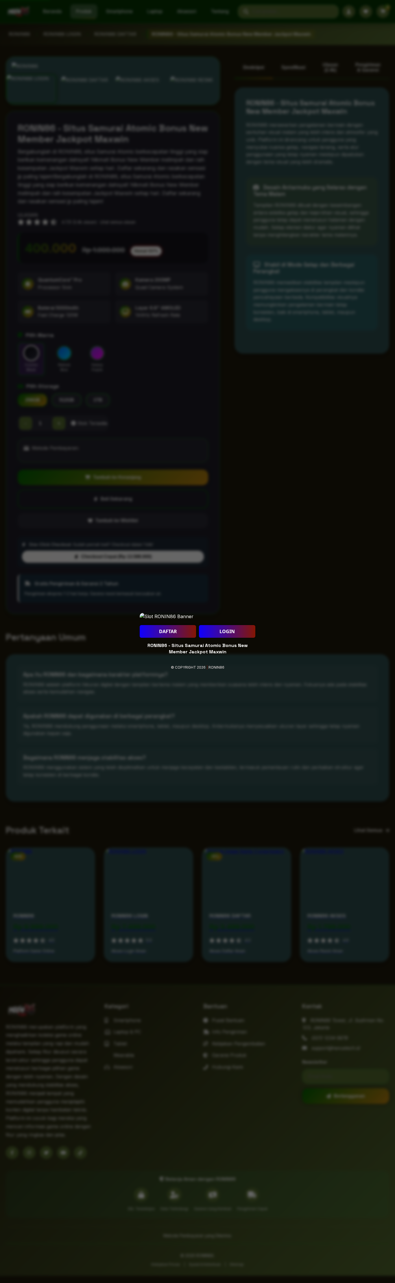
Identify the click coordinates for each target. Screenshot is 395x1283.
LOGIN (227, 631)
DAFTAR (168, 631)
